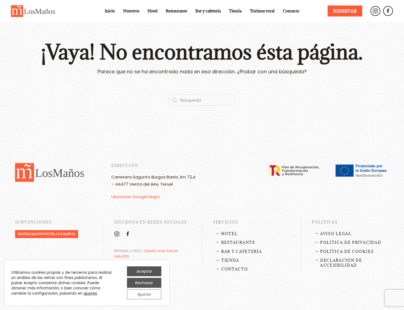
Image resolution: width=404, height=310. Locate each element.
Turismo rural (262, 10)
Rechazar (144, 283)
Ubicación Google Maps (135, 197)
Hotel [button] (152, 10)
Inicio (110, 10)
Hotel (229, 233)
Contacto (291, 10)
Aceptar (144, 271)
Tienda (235, 10)
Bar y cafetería (208, 10)
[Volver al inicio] (33, 11)
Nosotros (131, 10)
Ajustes (144, 294)
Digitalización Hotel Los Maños (46, 234)
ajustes (90, 293)
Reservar (345, 11)
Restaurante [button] (176, 10)
